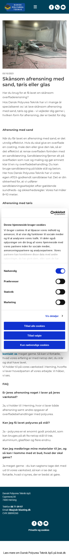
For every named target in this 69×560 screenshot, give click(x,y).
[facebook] (51, 7)
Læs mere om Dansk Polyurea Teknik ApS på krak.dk (34, 552)
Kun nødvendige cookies (34, 345)
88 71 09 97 (17, 506)
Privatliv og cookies (38, 530)
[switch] (60, 281)
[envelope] (63, 7)
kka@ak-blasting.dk (19, 509)
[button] (34, 7)
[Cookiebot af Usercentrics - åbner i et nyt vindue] (50, 213)
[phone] (57, 7)
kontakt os (10, 353)
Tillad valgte (34, 335)
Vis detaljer (52, 315)
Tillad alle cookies (34, 326)
